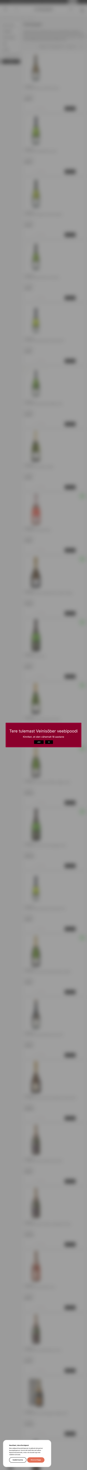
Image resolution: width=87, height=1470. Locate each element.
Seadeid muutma (18, 1460)
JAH (38, 742)
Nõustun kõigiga (36, 1460)
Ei (49, 742)
